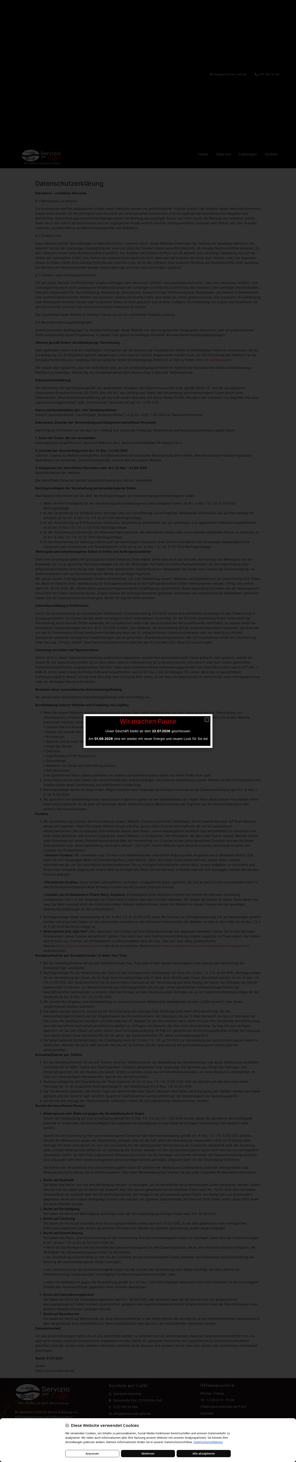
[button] (206, 719)
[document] (148, 731)
